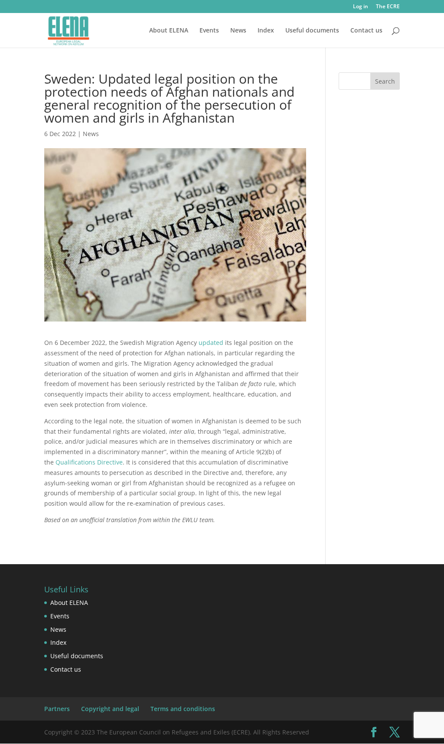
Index (266, 30)
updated (211, 342)
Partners (57, 709)
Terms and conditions (182, 709)
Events (209, 30)
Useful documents (312, 30)
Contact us (366, 30)
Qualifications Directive (89, 462)
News (238, 30)
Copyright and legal (110, 709)
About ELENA (168, 30)
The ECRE (388, 7)
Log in (360, 7)
